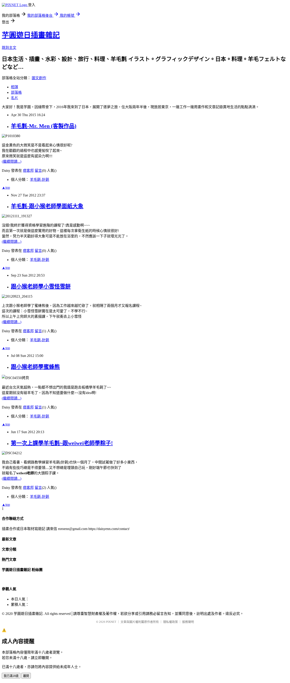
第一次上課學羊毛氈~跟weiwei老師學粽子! (62, 443)
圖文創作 (39, 78)
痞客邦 (28, 170)
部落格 (16, 92)
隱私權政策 (170, 621)
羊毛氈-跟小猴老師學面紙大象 (47, 206)
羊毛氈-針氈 (39, 179)
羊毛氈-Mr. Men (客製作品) (43, 126)
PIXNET (111, 621)
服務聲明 (188, 621)
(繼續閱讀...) (11, 161)
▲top (6, 187)
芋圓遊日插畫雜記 (31, 35)
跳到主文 (9, 48)
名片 (14, 98)
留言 (38, 170)
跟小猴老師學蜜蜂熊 (35, 367)
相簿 (14, 87)
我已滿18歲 (11, 676)
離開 (26, 676)
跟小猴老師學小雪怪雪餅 (41, 286)
